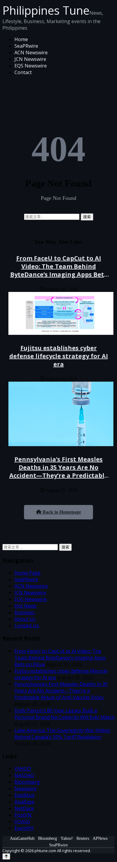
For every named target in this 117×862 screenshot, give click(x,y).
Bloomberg (27, 782)
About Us (24, 619)
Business (24, 612)
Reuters (82, 838)
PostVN (23, 815)
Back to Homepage (61, 512)
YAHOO (22, 768)
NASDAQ (24, 775)
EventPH (24, 828)
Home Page (27, 572)
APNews (100, 838)
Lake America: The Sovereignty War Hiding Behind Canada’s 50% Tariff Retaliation (62, 733)
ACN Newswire (31, 52)
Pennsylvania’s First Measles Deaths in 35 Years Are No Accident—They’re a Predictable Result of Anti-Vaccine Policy (58, 471)
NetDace (24, 808)
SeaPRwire (26, 46)
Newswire (25, 788)
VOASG (22, 821)
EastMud (24, 795)
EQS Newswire (30, 65)
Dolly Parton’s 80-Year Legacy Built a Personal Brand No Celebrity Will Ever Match (64, 713)
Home (21, 39)
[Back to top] (6, 856)
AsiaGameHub (22, 838)
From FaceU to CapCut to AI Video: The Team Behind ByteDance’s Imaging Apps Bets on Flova (58, 270)
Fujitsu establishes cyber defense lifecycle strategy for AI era (58, 356)
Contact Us (26, 625)
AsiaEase (24, 801)
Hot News (25, 605)
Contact (23, 72)
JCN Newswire (30, 59)
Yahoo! (67, 838)
